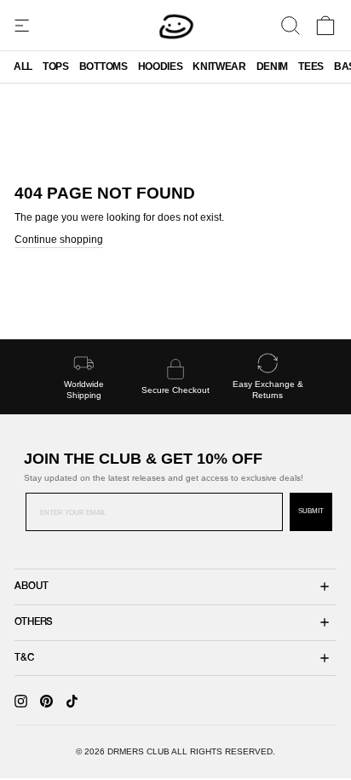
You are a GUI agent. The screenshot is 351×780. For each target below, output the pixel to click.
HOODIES (160, 66)
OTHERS (33, 622)
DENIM (272, 66)
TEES (311, 66)
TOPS (56, 66)
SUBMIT (311, 511)
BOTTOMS (103, 66)
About (31, 586)
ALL (23, 66)
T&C (24, 658)
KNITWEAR (219, 66)
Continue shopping (58, 240)
